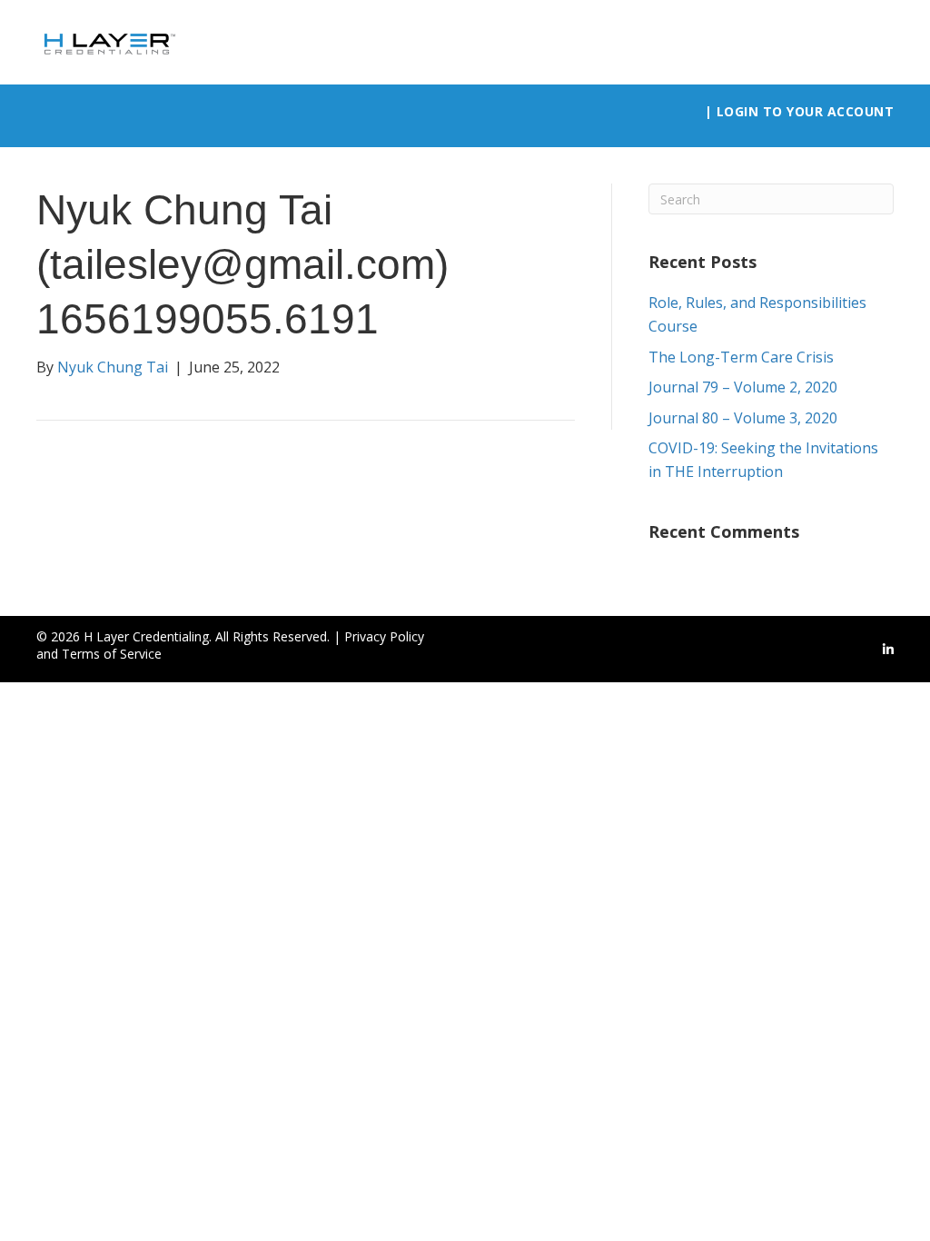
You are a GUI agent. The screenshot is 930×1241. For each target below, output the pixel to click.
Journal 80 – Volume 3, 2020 (742, 418)
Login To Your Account (806, 111)
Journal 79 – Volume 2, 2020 (742, 387)
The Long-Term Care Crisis (741, 357)
